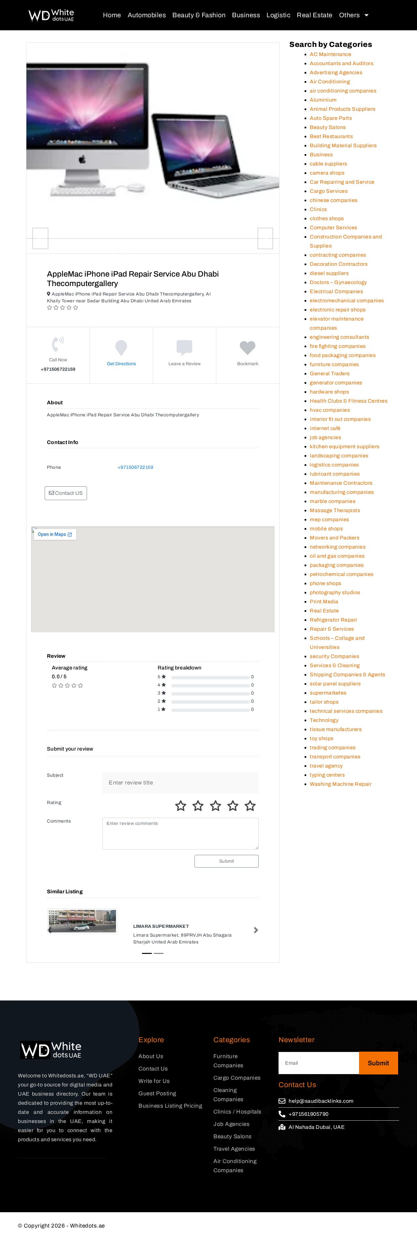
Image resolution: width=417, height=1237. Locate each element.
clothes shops (327, 218)
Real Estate (315, 15)
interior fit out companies (340, 419)
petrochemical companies (342, 574)
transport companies (335, 756)
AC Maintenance (330, 54)
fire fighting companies (338, 346)
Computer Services (333, 227)
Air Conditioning (330, 81)
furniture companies (334, 364)
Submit (226, 861)
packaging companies (337, 565)
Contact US (68, 493)
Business (246, 15)
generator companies (336, 382)
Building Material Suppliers (343, 145)
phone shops (325, 583)
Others (349, 15)
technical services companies (346, 711)
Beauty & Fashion (198, 15)
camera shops (327, 173)
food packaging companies (343, 355)
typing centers (327, 775)
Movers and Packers (334, 537)
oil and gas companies (337, 556)
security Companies (334, 656)
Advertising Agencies (336, 72)
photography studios (335, 592)
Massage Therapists (335, 510)
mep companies (329, 519)
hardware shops (329, 392)
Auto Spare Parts (331, 118)
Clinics (318, 209)
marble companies (332, 501)
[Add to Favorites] (248, 352)
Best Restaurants (331, 136)
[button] (49, 930)
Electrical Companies (336, 291)
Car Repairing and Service (342, 182)
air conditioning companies (343, 90)
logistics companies (334, 464)
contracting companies (338, 255)
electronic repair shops (338, 309)
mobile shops (326, 528)
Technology (324, 720)
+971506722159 (135, 467)
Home (112, 15)
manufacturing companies (342, 492)
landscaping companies (339, 455)
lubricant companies (335, 474)
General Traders (330, 373)
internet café (325, 428)
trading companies (333, 747)
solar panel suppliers (335, 683)
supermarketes (328, 693)
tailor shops (324, 702)
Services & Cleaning (335, 665)
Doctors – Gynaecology (338, 282)
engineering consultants (339, 337)
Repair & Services (332, 629)
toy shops (322, 738)
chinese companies (334, 200)
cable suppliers (328, 163)
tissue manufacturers (336, 729)
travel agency (326, 766)
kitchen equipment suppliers (345, 446)
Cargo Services (329, 191)
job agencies (325, 437)
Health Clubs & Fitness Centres (348, 401)
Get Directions (121, 363)
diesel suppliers (329, 273)
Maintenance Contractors (341, 483)
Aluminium (323, 100)
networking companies (338, 547)
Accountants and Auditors (341, 63)
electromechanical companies (347, 300)
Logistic (278, 15)
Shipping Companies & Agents (347, 674)
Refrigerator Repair (333, 620)
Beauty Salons (328, 127)
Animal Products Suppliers (343, 109)
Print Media (324, 601)
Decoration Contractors (338, 264)
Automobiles (147, 15)
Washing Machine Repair (340, 784)
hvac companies (330, 410)
